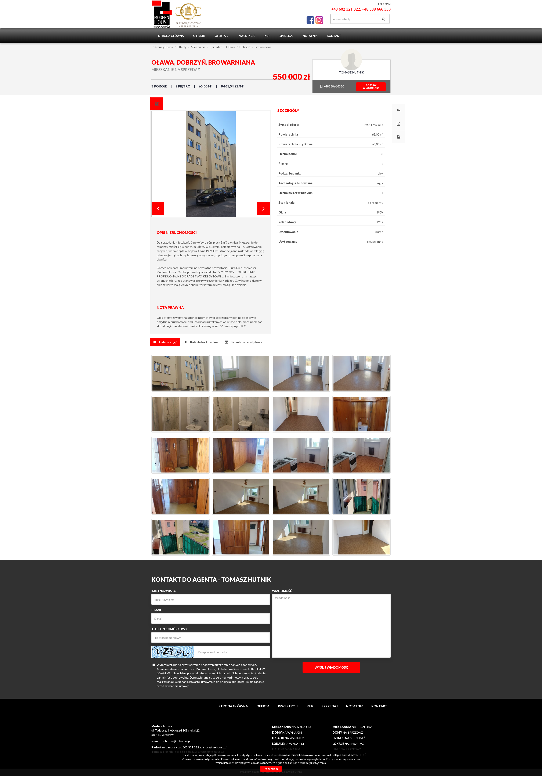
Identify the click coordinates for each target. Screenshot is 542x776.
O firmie (199, 35)
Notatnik (310, 35)
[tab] (156, 103)
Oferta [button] (220, 35)
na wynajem (291, 727)
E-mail (156, 610)
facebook (310, 19)
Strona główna (171, 35)
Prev (158, 208)
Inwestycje (246, 35)
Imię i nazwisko (163, 591)
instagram (319, 19)
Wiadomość (282, 591)
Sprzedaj (286, 35)
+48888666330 (333, 86)
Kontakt (334, 35)
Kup (267, 35)
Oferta (263, 706)
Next (263, 208)
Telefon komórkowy (169, 629)
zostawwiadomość (371, 86)
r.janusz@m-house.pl (213, 747)
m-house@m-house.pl (176, 741)
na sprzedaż (352, 727)
